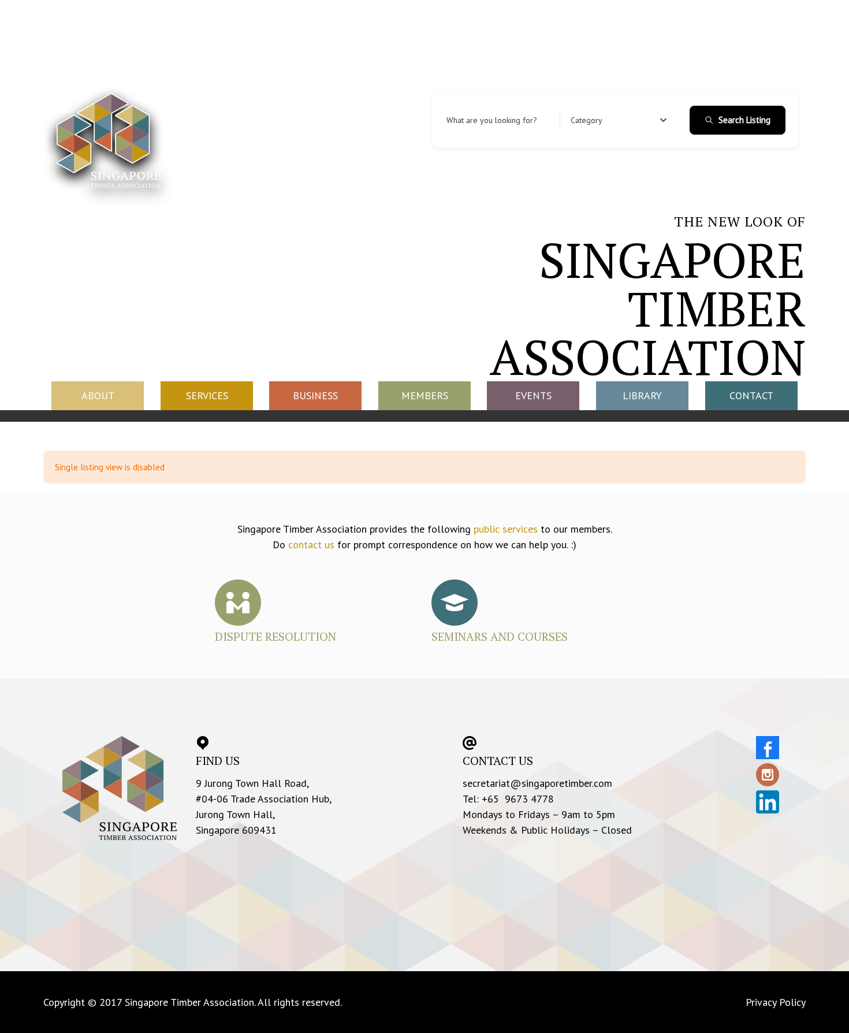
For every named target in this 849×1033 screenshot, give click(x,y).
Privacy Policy (776, 1002)
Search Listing (744, 119)
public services (506, 529)
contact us (311, 544)
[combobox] (619, 120)
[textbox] (586, 120)
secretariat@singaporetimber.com (537, 783)
